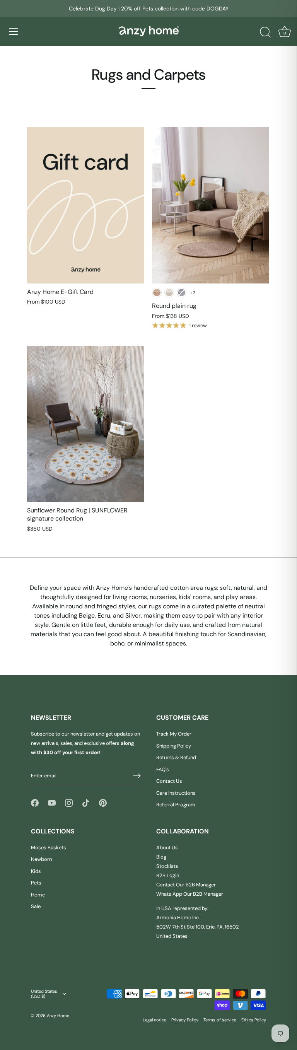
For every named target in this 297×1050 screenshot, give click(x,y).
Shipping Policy (173, 746)
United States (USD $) (44, 994)
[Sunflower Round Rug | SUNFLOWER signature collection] (85, 424)
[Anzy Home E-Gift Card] (85, 205)
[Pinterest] (103, 802)
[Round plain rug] (210, 205)
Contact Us (169, 781)
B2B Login (167, 875)
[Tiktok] (86, 802)
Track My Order (173, 734)
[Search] (265, 32)
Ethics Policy (253, 1020)
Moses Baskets (48, 847)
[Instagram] (69, 802)
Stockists (167, 866)
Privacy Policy (184, 1020)
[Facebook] (35, 802)
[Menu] (13, 31)
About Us (167, 847)
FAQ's (162, 769)
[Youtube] (52, 802)
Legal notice (154, 1020)
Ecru (169, 292)
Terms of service (219, 1020)
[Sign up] (137, 776)
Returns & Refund (176, 757)
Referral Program (175, 804)
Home (38, 894)
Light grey (181, 292)
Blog (161, 857)
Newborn (41, 859)
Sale (36, 906)
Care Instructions (176, 793)
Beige (156, 292)
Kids (36, 871)
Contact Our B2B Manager (186, 884)
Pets (36, 882)
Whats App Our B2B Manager (189, 894)
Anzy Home (58, 1015)
